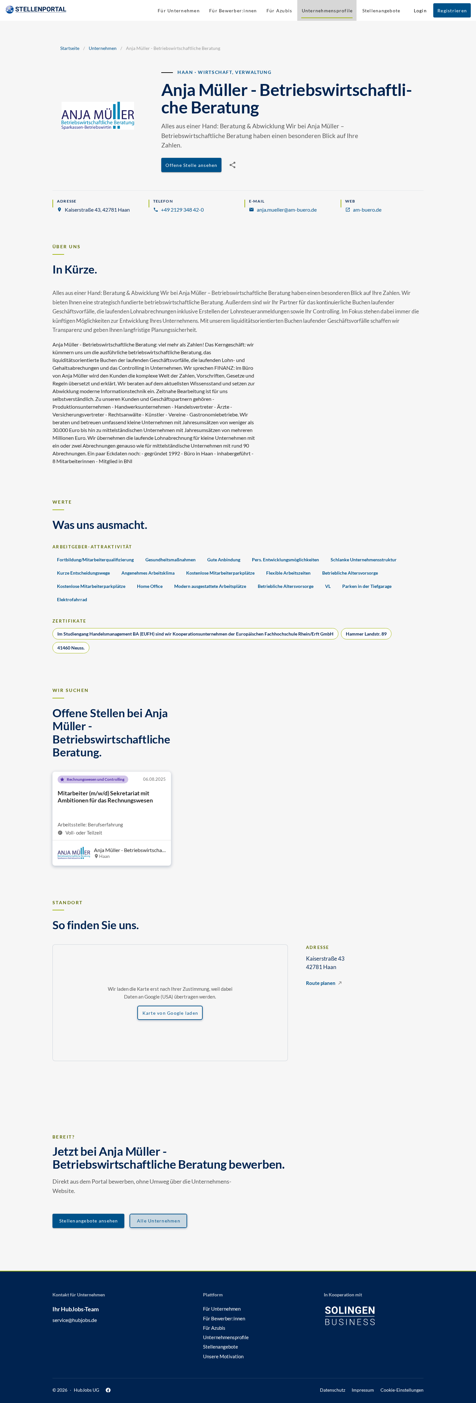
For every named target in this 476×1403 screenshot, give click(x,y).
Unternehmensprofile (226, 1337)
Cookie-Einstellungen (402, 1390)
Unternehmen (103, 48)
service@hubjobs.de (74, 1320)
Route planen (320, 983)
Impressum (363, 1390)
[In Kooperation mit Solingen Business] (359, 1315)
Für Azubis (214, 1328)
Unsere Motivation (223, 1356)
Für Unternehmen (222, 1309)
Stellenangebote (220, 1347)
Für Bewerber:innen (224, 1318)
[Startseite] (36, 10)
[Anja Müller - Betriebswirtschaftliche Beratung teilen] (232, 165)
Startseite (69, 48)
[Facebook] (108, 1390)
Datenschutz (332, 1390)
